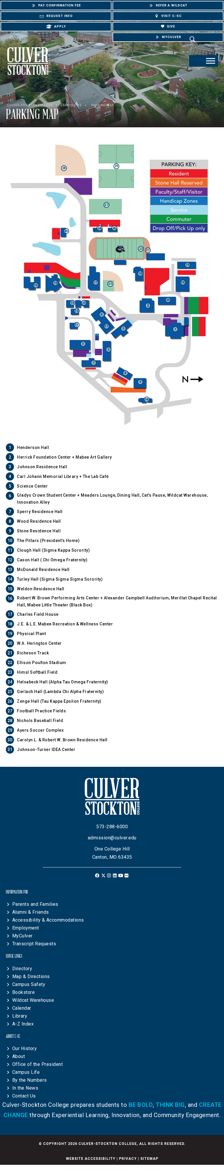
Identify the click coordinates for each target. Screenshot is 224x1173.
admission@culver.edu (112, 838)
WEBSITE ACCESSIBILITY (91, 1159)
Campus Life (26, 1072)
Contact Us (24, 1096)
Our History (24, 1048)
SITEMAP (149, 1159)
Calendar (21, 1008)
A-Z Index (23, 1024)
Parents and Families (35, 904)
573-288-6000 (112, 826)
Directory (22, 968)
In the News (25, 1088)
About (18, 1056)
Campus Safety (29, 984)
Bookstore (23, 992)
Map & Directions (31, 976)
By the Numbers (29, 1080)
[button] (97, 875)
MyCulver (22, 936)
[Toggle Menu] (210, 61)
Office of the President (37, 1064)
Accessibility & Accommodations (48, 920)
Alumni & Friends (30, 912)
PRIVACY (128, 1159)
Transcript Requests (34, 943)
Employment (25, 928)
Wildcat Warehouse (33, 1000)
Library (19, 1016)
